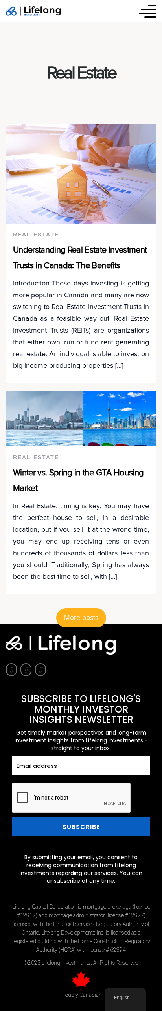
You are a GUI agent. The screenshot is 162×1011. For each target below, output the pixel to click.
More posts (81, 618)
